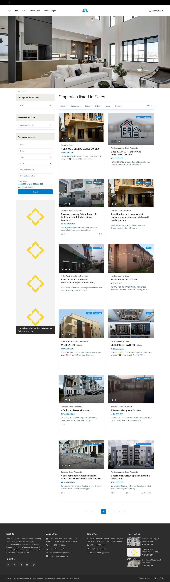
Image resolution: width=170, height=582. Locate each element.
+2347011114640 (157, 11)
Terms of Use (144, 578)
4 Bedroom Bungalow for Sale (126, 410)
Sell (23, 11)
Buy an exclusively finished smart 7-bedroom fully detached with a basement (79, 217)
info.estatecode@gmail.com (60, 553)
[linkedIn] (20, 564)
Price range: (22, 181)
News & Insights (50, 11)
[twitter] (14, 564)
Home (18, 91)
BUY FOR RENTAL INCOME (124, 279)
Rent (16, 11)
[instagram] (33, 564)
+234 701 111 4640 (57, 545)
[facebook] (8, 564)
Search (35, 192)
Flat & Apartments (117, 148)
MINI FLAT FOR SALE (71, 345)
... (93, 159)
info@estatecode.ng (98, 549)
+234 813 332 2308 (98, 545)
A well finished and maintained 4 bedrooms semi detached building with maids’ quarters (130, 217)
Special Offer (35, 11)
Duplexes (64, 145)
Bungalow (114, 407)
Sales (71, 145)
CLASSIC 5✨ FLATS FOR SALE (126, 345)
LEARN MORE (23, 553)
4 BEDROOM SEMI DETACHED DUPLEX (80, 149)
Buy (8, 11)
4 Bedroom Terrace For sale (75, 410)
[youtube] (27, 564)
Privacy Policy (159, 578)
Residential (134, 148)
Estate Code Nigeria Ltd (59, 556)
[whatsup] (9, 2)
